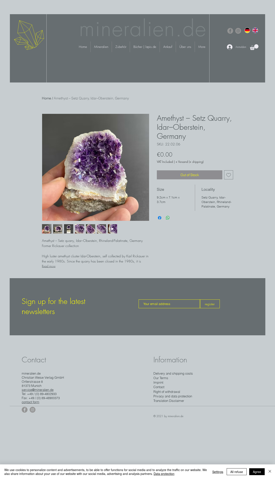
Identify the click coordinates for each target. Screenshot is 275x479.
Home (46, 98)
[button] (254, 47)
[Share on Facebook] (159, 217)
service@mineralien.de (37, 390)
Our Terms (160, 378)
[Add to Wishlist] (228, 174)
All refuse (236, 472)
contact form (30, 402)
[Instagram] (238, 31)
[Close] (269, 472)
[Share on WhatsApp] (167, 217)
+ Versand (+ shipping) (189, 161)
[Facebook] (230, 31)
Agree (257, 472)
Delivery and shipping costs (173, 373)
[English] (255, 30)
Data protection (164, 473)
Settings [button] (217, 472)
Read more (48, 266)
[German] (247, 30)
